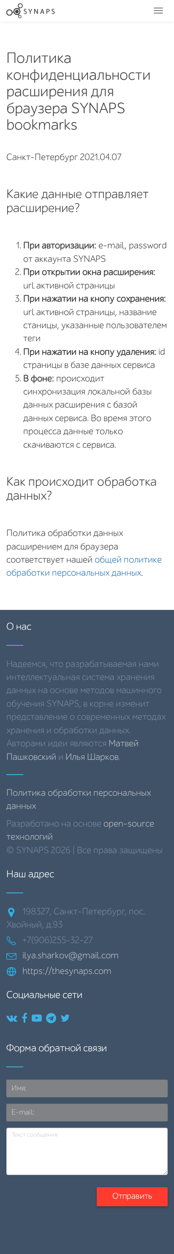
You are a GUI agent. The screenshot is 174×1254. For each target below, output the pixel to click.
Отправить (132, 1196)
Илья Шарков (92, 757)
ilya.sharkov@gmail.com (70, 955)
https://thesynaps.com (66, 971)
